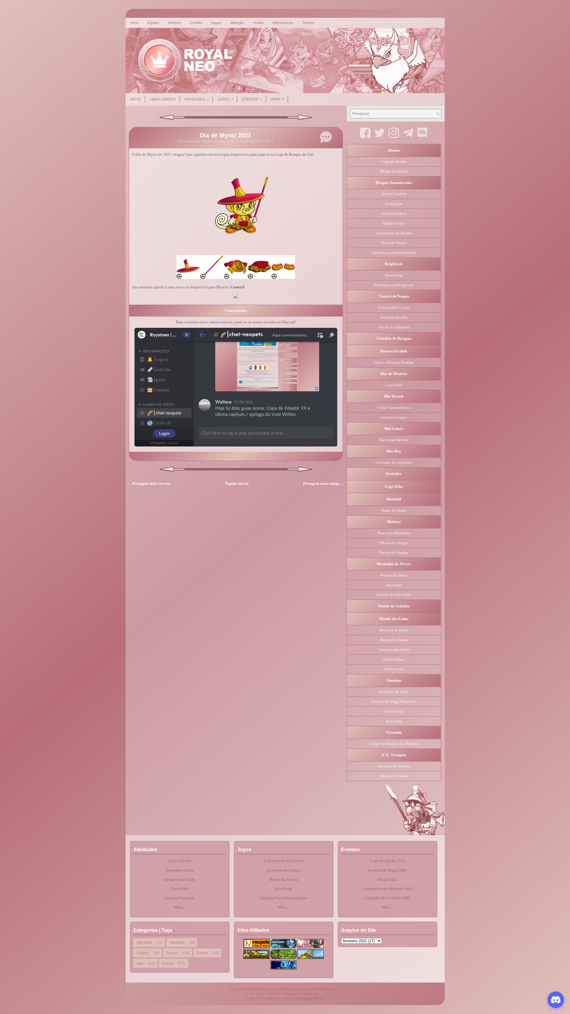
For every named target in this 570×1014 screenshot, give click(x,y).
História (174, 23)
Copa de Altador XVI (387, 861)
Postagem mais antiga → (324, 483)
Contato (195, 23)
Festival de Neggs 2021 (387, 870)
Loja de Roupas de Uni (294, 154)
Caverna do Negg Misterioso (394, 701)
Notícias (167, 963)
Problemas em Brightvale (394, 285)
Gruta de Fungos (394, 417)
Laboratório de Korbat (394, 233)
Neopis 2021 (387, 879)
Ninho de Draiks (394, 510)
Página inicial (236, 483)
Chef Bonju (393, 711)
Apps (277, 99)
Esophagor (394, 203)
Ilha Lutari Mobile (394, 440)
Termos (308, 23)
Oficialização (283, 23)
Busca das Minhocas (393, 533)
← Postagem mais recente (148, 483)
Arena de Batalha (394, 317)
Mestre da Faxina (394, 171)
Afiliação (237, 23)
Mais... (179, 907)
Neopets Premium (394, 776)
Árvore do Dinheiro (393, 327)
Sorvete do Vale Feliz (394, 594)
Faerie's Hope (394, 659)
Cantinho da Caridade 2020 (387, 898)
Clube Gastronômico (394, 407)
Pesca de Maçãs (393, 243)
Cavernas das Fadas (393, 649)
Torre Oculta (394, 669)
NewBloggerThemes (310, 998)
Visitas (258, 23)
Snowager (394, 585)
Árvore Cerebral (394, 194)
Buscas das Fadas (394, 640)
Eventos (252, 99)
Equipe (153, 23)
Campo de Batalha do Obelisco (394, 743)
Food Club (180, 888)
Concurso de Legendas (394, 462)
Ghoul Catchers (393, 213)
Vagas (216, 23)
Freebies (202, 953)
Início (134, 23)
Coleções (142, 953)
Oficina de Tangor (393, 543)
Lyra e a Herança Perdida (394, 362)
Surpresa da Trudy (179, 879)
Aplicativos (144, 942)
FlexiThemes (270, 998)
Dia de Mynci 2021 (225, 135)
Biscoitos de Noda (393, 691)
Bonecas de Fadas (394, 630)
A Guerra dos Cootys (393, 307)
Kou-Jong (394, 721)
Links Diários (162, 99)
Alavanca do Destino (394, 766)
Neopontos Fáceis (179, 870)
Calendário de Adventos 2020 (387, 888)
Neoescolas (394, 275)
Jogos (225, 99)
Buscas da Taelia (394, 575)
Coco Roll (394, 385)
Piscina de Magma (393, 552)
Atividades (196, 99)
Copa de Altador (394, 161)
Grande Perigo (393, 223)
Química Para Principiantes (283, 898)
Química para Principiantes (394, 252)
